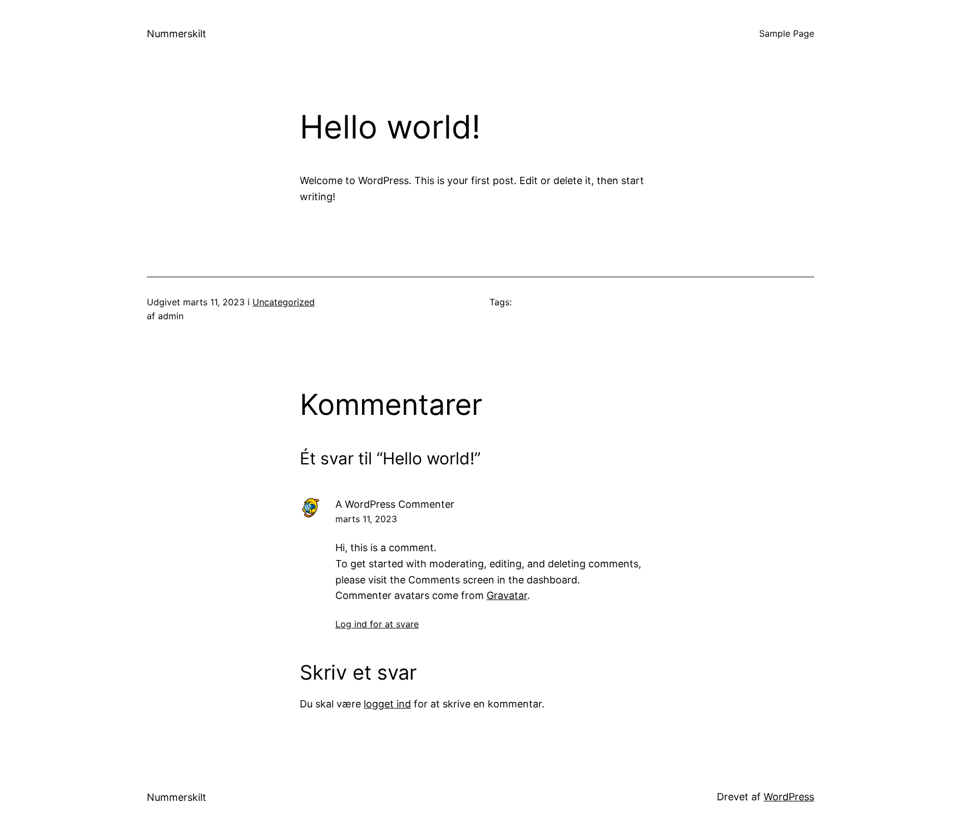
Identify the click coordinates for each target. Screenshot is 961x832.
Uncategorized (283, 302)
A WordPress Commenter (394, 504)
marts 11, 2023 (366, 518)
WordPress (789, 797)
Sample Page (786, 33)
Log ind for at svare (377, 624)
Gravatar (507, 595)
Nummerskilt (176, 33)
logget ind (387, 704)
